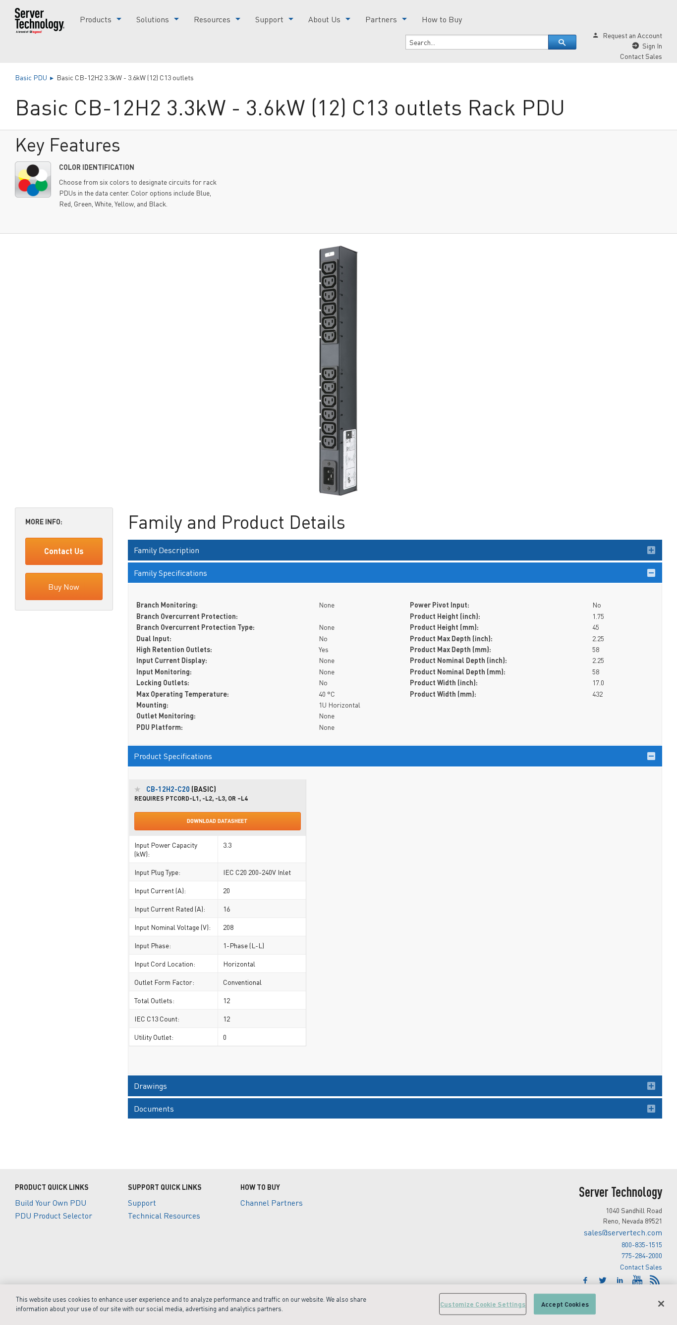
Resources (212, 19)
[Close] (661, 1304)
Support (269, 19)
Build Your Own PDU (50, 1202)
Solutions (152, 19)
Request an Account (632, 35)
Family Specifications (170, 572)
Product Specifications (173, 756)
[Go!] (562, 42)
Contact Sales (641, 1266)
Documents (154, 1108)
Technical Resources (164, 1215)
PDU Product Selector (53, 1215)
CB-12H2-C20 (168, 788)
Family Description (166, 550)
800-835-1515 (641, 1244)
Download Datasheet (217, 820)
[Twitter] (604, 1280)
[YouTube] (638, 1280)
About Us (324, 19)
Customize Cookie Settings (482, 1304)
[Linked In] (621, 1280)
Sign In (652, 45)
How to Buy (442, 19)
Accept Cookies (565, 1304)
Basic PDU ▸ (35, 77)
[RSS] (655, 1280)
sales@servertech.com (623, 1232)
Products (96, 19)
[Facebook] (586, 1280)
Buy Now (63, 586)
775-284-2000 (641, 1255)
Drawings (150, 1085)
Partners (381, 19)
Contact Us (64, 551)
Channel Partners (271, 1202)
